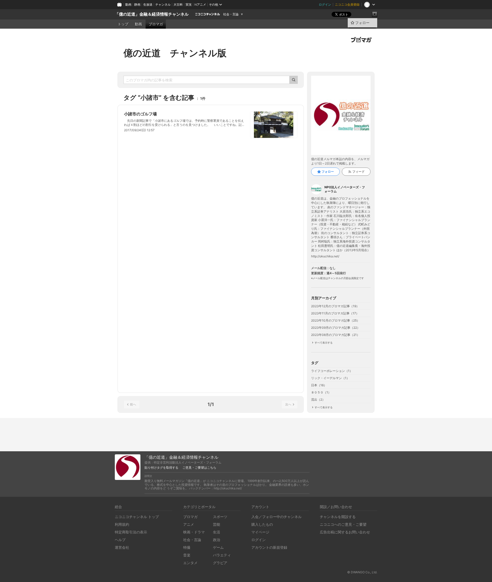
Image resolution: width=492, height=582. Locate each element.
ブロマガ (156, 24)
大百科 (178, 4)
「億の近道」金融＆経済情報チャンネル (152, 14)
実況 (189, 4)
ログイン (325, 4)
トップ (123, 24)
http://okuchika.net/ (325, 256)
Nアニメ (200, 4)
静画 (137, 4)
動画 (128, 4)
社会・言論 (231, 14)
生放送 (147, 4)
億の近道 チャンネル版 (175, 53)
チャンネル (163, 4)
